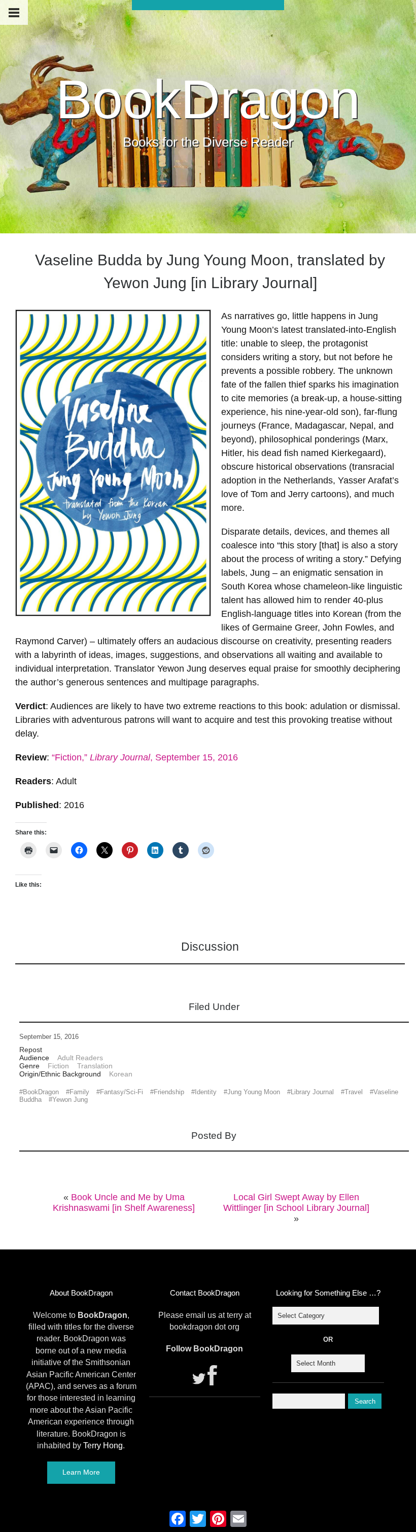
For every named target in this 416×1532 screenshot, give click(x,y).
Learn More (81, 1472)
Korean (120, 1074)
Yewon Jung (70, 1099)
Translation (95, 1066)
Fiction (58, 1066)
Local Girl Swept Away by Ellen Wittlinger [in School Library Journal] (296, 1202)
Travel (353, 1092)
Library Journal (312, 1092)
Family (79, 1092)
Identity (206, 1092)
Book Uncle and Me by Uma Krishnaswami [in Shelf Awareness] (124, 1202)
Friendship (169, 1092)
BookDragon (208, 99)
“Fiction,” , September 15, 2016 (145, 757)
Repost (30, 1050)
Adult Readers (80, 1058)
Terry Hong (103, 1445)
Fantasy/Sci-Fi (121, 1092)
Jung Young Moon (253, 1092)
